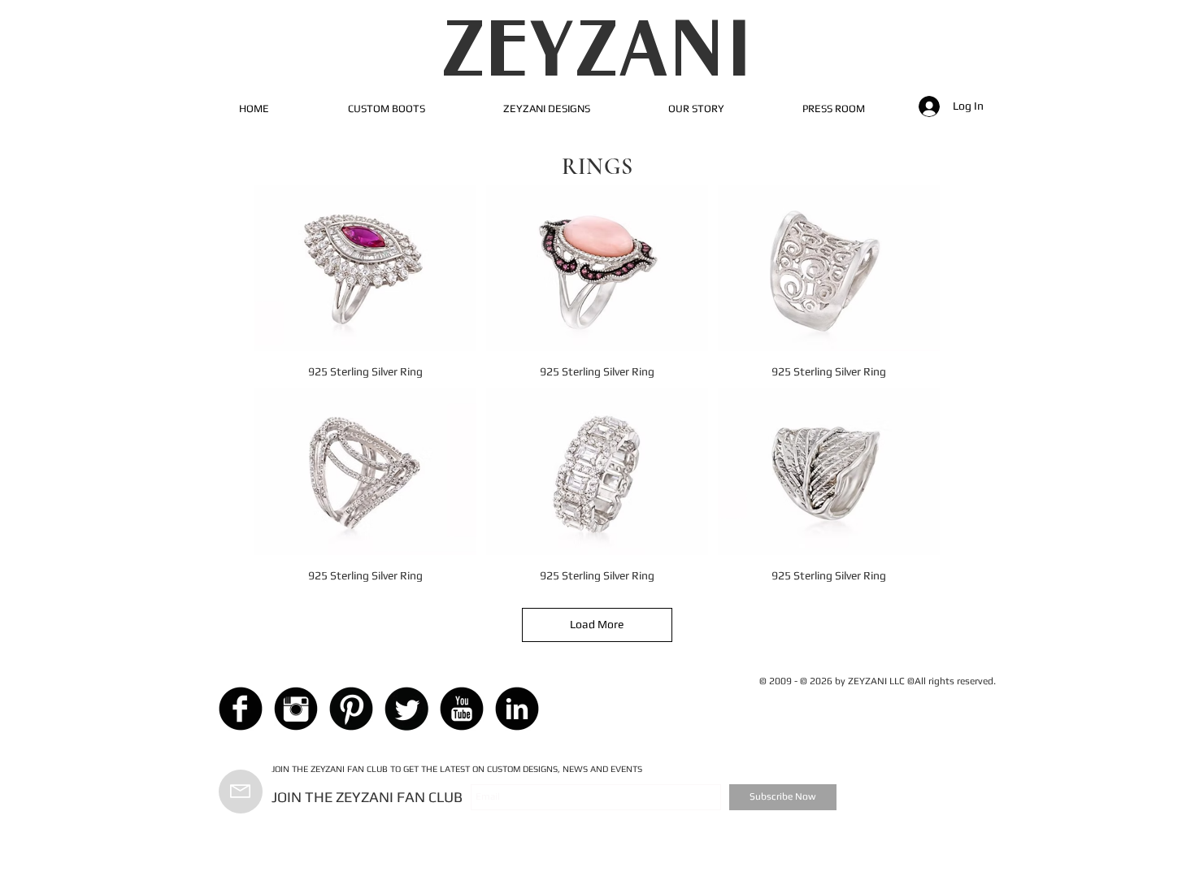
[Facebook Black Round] (241, 709)
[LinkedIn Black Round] (517, 709)
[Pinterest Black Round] (351, 709)
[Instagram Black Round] (296, 709)
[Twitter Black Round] (406, 709)
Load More (597, 624)
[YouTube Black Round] (462, 709)
